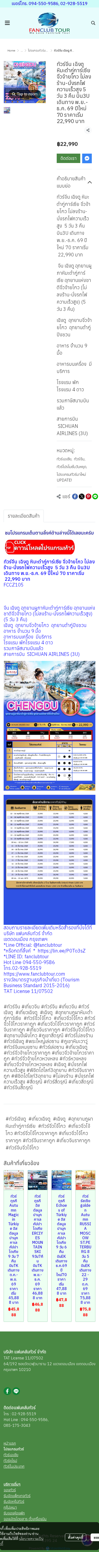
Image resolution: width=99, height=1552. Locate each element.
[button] (93, 23)
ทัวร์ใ (7, 1466)
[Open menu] (7, 23)
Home (11, 50)
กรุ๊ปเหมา (10, 1507)
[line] (16, 1391)
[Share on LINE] (95, 496)
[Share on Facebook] (75, 496)
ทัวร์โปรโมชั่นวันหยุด (72, 466)
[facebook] (7, 1391)
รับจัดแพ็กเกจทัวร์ (17, 1495)
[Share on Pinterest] (88, 496)
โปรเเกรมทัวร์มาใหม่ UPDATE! (45, 50)
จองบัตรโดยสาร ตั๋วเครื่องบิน (25, 1518)
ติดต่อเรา (69, 158)
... (22, 50)
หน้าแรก (10, 1443)
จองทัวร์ (10, 1489)
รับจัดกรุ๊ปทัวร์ (14, 1501)
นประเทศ (18, 1466)
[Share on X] (82, 496)
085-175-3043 (17, 1425)
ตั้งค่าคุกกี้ (75, 1537)
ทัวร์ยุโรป (10, 1460)
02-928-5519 (24, 1413)
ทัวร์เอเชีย (64, 458)
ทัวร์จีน (79, 458)
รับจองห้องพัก (14, 1513)
